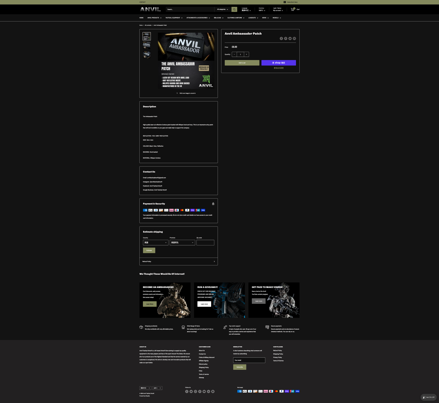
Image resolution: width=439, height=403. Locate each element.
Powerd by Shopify (144, 396)
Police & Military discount (206, 357)
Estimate (149, 250)
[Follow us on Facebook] (186, 391)
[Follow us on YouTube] (204, 391)
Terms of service (204, 374)
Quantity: (227, 54)
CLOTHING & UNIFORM (235, 18)
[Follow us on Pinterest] (199, 391)
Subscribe (240, 367)
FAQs (200, 371)
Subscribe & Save (292, 2)
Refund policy (203, 364)
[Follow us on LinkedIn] (208, 391)
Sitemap (201, 378)
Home (141, 25)
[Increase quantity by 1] (246, 54)
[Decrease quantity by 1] (234, 54)
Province (172, 238)
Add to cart (242, 63)
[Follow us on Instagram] (195, 391)
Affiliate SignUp (204, 361)
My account (277, 10)
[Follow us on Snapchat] (212, 391)
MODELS (275, 18)
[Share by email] (294, 38)
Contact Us (202, 354)
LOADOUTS (252, 18)
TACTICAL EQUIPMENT (173, 18)
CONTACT (142, 2)
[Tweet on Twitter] (290, 38)
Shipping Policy (204, 367)
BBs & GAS (217, 18)
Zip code (199, 238)
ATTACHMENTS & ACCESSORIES (197, 18)
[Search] (234, 9)
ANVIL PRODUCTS (153, 18)
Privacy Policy (277, 357)
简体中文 (143, 388)
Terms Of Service (278, 361)
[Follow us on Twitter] (191, 391)
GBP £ (155, 388)
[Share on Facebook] (281, 38)
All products (148, 25)
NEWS (264, 18)
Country (145, 238)
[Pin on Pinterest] (285, 38)
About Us (202, 350)
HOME (141, 18)
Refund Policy (146, 261)
